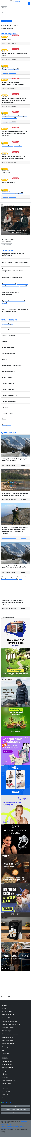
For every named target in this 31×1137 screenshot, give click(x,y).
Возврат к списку (6, 244)
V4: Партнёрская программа (15, 1113)
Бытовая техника (7, 1011)
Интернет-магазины (8, 1071)
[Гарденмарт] (15, 662)
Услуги (4, 1050)
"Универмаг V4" (25, 1121)
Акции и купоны (9, 33)
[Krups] (15, 927)
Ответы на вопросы (7, 250)
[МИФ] (15, 750)
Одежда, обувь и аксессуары (11, 1024)
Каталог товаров (9, 319)
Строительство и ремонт (10, 1034)
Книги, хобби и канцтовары (10, 1018)
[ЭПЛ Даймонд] (15, 839)
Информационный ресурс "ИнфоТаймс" (15, 1109)
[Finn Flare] (15, 220)
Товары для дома (7, 1040)
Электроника (6, 1053)
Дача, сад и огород (8, 1015)
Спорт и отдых (6, 1031)
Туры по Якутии (8, 432)
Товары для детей (7, 1037)
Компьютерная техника (9, 1021)
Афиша (4, 1074)
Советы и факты (7, 1084)
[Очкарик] (15, 809)
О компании (6, 1091)
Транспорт (5, 1047)
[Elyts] (15, 956)
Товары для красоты (8, 1044)
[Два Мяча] (15, 780)
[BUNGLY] (15, 692)
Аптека (4, 1008)
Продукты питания (8, 1027)
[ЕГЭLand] (15, 897)
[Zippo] (15, 868)
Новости (5, 1077)
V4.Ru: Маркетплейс (15, 1106)
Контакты (5, 1098)
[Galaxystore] (15, 633)
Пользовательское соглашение (9, 1126)
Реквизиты (5, 1095)
